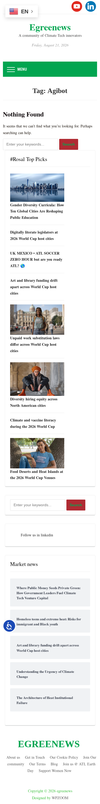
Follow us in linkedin (37, 534)
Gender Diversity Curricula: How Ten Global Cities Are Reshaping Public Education (37, 211)
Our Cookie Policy (64, 757)
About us (13, 757)
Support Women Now (55, 770)
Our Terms (37, 763)
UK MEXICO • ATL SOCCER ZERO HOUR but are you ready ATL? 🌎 (36, 259)
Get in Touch (35, 757)
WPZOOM (60, 797)
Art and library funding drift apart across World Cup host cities (34, 287)
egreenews (50, 27)
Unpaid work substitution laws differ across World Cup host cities (34, 344)
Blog (54, 763)
